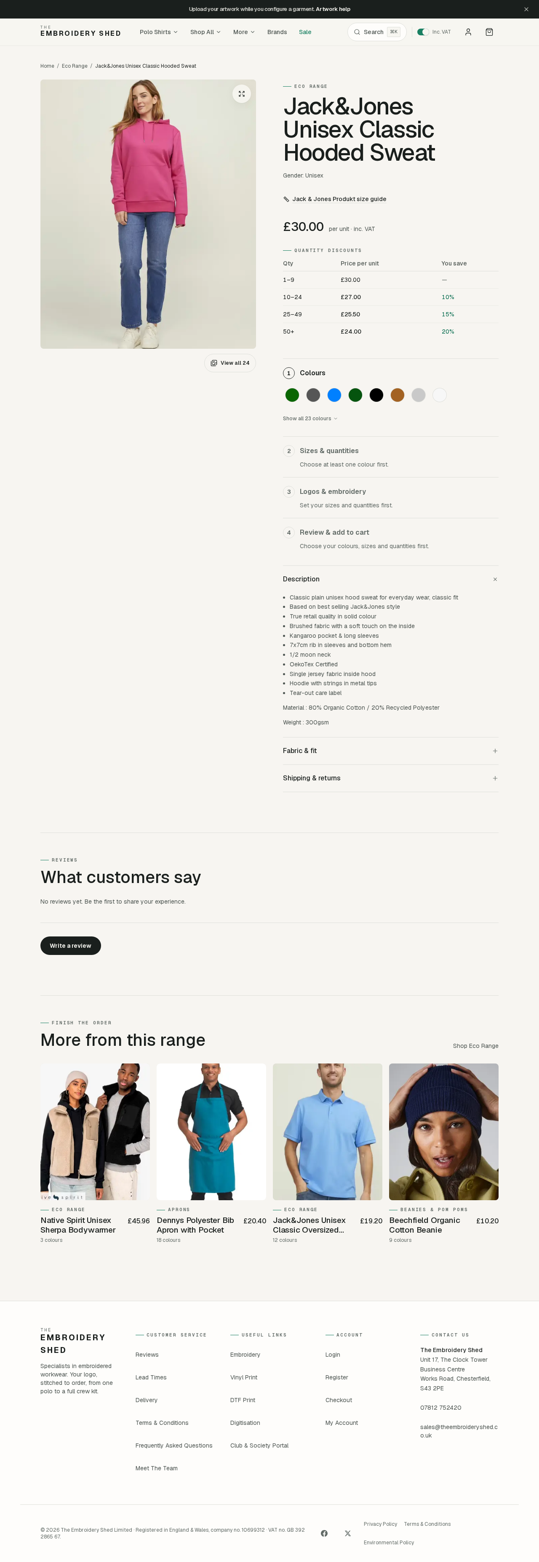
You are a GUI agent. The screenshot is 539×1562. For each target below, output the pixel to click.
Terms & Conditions (162, 1423)
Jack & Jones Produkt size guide (339, 199)
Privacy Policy (380, 1524)
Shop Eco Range (476, 1046)
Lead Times (151, 1377)
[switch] (436, 32)
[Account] (468, 32)
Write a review (70, 945)
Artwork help (333, 9)
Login (333, 1354)
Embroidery (245, 1354)
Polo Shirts (155, 32)
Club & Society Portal (259, 1445)
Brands (277, 32)
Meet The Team (157, 1468)
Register (337, 1377)
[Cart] (489, 32)
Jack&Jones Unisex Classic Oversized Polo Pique (309, 1225)
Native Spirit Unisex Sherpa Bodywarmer (78, 1225)
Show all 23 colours (307, 418)
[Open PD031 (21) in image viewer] (148, 214)
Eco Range (75, 66)
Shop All (202, 32)
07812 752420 (441, 1407)
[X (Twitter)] (348, 1533)
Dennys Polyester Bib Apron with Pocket (195, 1225)
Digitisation (245, 1423)
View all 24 (235, 363)
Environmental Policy (389, 1542)
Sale (305, 32)
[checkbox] (292, 395)
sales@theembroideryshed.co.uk (459, 1431)
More (240, 32)
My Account (342, 1423)
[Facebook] (324, 1533)
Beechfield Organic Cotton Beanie (424, 1225)
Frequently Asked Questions (174, 1445)
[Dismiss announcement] (526, 9)
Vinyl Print (243, 1377)
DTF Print (242, 1400)
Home (47, 66)
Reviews (147, 1354)
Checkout (339, 1400)
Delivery (147, 1400)
